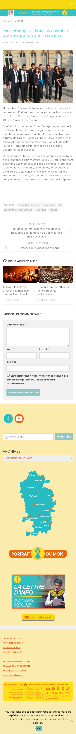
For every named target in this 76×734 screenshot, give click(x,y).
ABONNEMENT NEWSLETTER (17, 661)
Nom (10, 349)
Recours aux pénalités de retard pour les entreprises (53, 290)
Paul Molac (41, 210)
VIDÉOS (16, 647)
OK (39, 728)
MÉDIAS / (8, 647)
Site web (11, 361)
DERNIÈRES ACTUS (12, 638)
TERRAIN (18, 20)
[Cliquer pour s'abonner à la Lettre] (38, 620)
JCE (60, 205)
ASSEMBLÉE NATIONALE (14, 670)
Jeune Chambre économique (18, 210)
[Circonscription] (38, 535)
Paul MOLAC (13, 42)
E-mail (44, 349)
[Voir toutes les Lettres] (38, 608)
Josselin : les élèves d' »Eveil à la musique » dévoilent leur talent (17, 290)
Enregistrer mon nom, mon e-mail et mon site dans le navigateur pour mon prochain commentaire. (37, 379)
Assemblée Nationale (29, 205)
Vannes (53, 210)
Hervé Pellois (49, 205)
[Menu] (71, 4)
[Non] (71, 720)
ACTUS (7, 20)
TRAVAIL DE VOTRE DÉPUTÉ (16, 665)
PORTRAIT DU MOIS (13, 642)
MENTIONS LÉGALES (13, 675)
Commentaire (16, 324)
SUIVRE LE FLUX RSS (12, 652)
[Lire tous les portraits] (38, 559)
